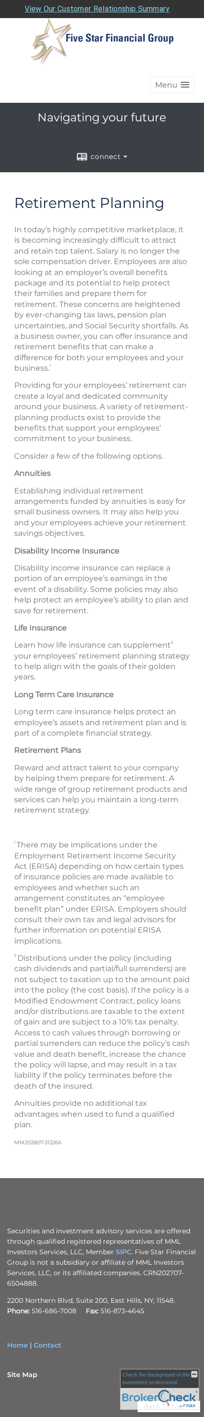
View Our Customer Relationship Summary (97, 8)
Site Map (22, 1374)
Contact (47, 1345)
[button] (172, 85)
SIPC (123, 1252)
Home (17, 1345)
